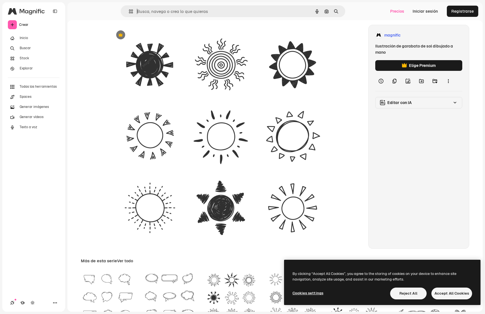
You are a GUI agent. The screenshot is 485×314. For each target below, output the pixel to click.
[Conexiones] (12, 302)
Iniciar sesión (425, 11)
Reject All (408, 293)
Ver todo (125, 260)
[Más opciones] (448, 81)
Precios (397, 11)
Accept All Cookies (451, 293)
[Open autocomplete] (128, 11)
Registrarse (462, 11)
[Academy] (22, 302)
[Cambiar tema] (32, 302)
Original (146, 35)
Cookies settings (307, 293)
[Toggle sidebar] (55, 11)
